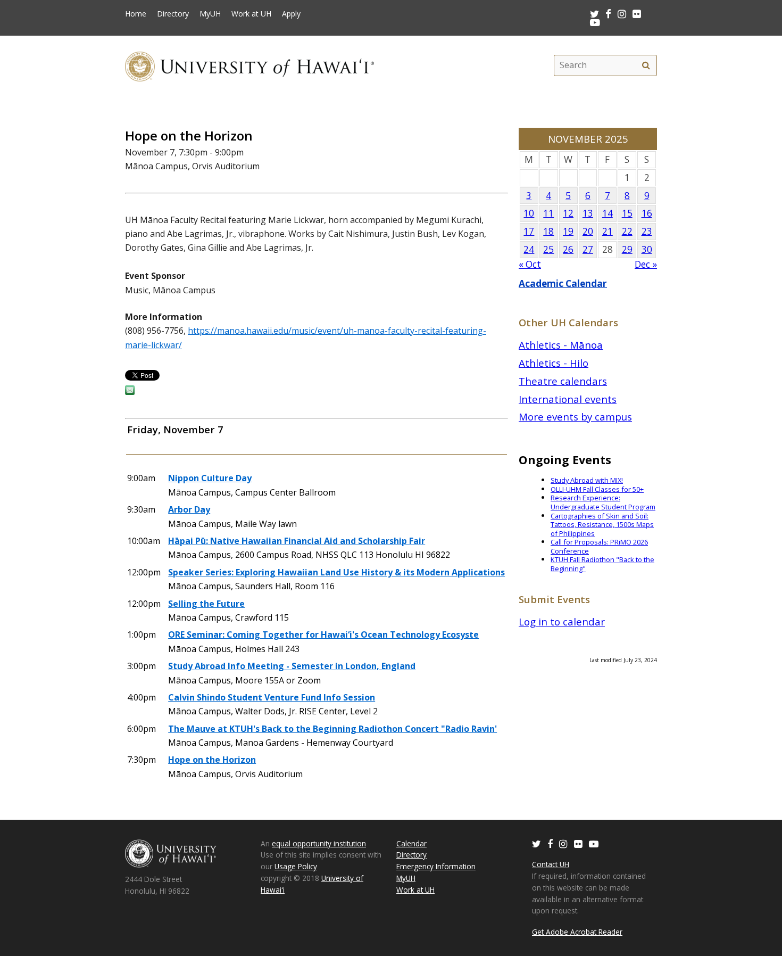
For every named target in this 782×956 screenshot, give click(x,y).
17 (528, 231)
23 (647, 231)
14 (607, 213)
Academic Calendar (563, 283)
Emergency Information (436, 866)
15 (627, 213)
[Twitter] (536, 843)
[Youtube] (595, 22)
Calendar (411, 843)
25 (548, 249)
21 (607, 231)
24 (528, 249)
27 (588, 249)
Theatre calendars (563, 381)
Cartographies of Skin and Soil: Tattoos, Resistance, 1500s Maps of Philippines (602, 524)
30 (647, 249)
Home (135, 14)
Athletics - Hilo (553, 362)
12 (568, 213)
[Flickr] (578, 843)
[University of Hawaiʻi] (249, 65)
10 (528, 213)
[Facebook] (550, 843)
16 (647, 213)
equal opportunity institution (319, 843)
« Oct (530, 264)
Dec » (646, 264)
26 (568, 249)
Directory (173, 14)
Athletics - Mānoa (561, 344)
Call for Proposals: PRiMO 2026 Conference (599, 546)
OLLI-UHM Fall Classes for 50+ (597, 489)
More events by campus (575, 416)
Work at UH (251, 14)
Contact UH (550, 864)
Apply (291, 14)
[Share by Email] (130, 392)
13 (588, 213)
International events (568, 399)
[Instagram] (563, 843)
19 (568, 231)
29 (627, 249)
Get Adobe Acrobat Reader (577, 932)
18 (548, 231)
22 (627, 231)
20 (588, 231)
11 (548, 213)
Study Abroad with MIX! (587, 480)
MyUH (210, 14)
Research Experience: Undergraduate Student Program (603, 502)
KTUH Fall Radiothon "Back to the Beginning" (602, 564)
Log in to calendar (562, 621)
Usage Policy (295, 866)
